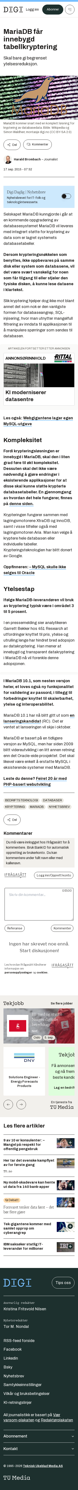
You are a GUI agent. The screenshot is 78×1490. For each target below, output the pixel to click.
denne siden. (21, 504)
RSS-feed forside (18, 1341)
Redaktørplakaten (57, 1420)
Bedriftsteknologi (21, 800)
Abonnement (15, 1436)
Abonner (53, 9)
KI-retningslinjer (17, 1402)
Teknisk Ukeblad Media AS (43, 1466)
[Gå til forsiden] (13, 9)
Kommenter (40, 144)
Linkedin (10, 1358)
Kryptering (15, 806)
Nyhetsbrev (59, 806)
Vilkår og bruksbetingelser (26, 1393)
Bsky (7, 1367)
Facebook (12, 1349)
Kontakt (10, 1449)
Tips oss (63, 1283)
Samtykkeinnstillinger (22, 1385)
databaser (52, 800)
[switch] (66, 196)
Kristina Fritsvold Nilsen (24, 1309)
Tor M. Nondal (16, 1326)
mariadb (37, 806)
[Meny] (70, 9)
